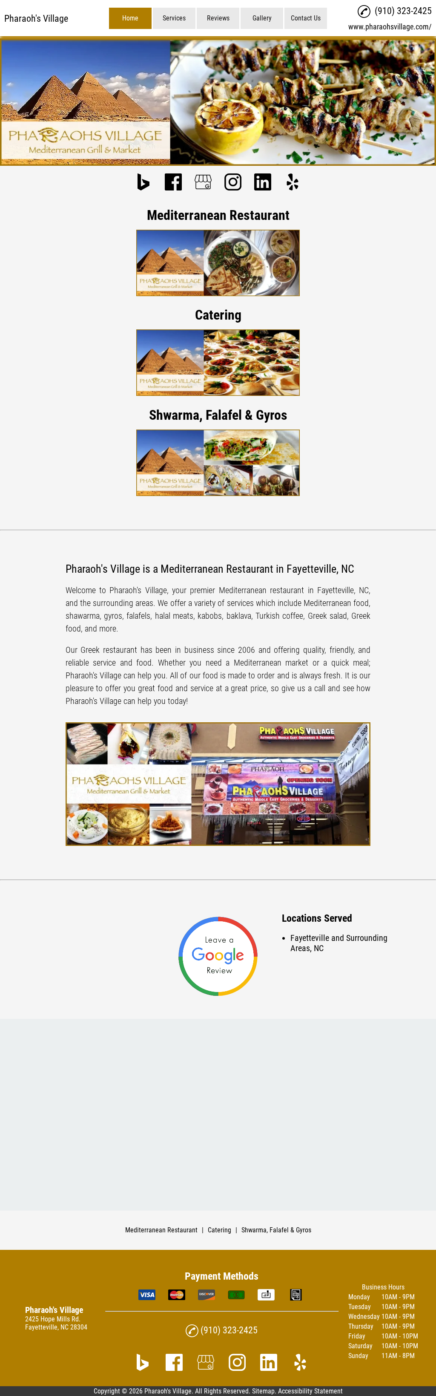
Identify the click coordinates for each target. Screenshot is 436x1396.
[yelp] (292, 183)
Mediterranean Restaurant (161, 1230)
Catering (219, 1230)
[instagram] (233, 183)
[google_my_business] (203, 183)
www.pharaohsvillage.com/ (390, 26)
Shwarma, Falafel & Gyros (276, 1230)
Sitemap (263, 1391)
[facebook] (173, 183)
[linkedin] (263, 183)
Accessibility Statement (310, 1391)
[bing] (143, 183)
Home (130, 18)
